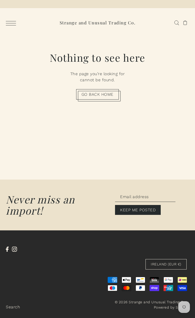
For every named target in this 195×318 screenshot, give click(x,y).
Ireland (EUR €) (166, 264)
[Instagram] (14, 249)
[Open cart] (185, 22)
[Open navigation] (12, 22)
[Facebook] (7, 249)
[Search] (176, 22)
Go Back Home (97, 94)
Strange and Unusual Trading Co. (98, 22)
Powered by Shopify (171, 307)
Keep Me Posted (138, 210)
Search (13, 307)
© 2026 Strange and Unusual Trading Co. (150, 302)
